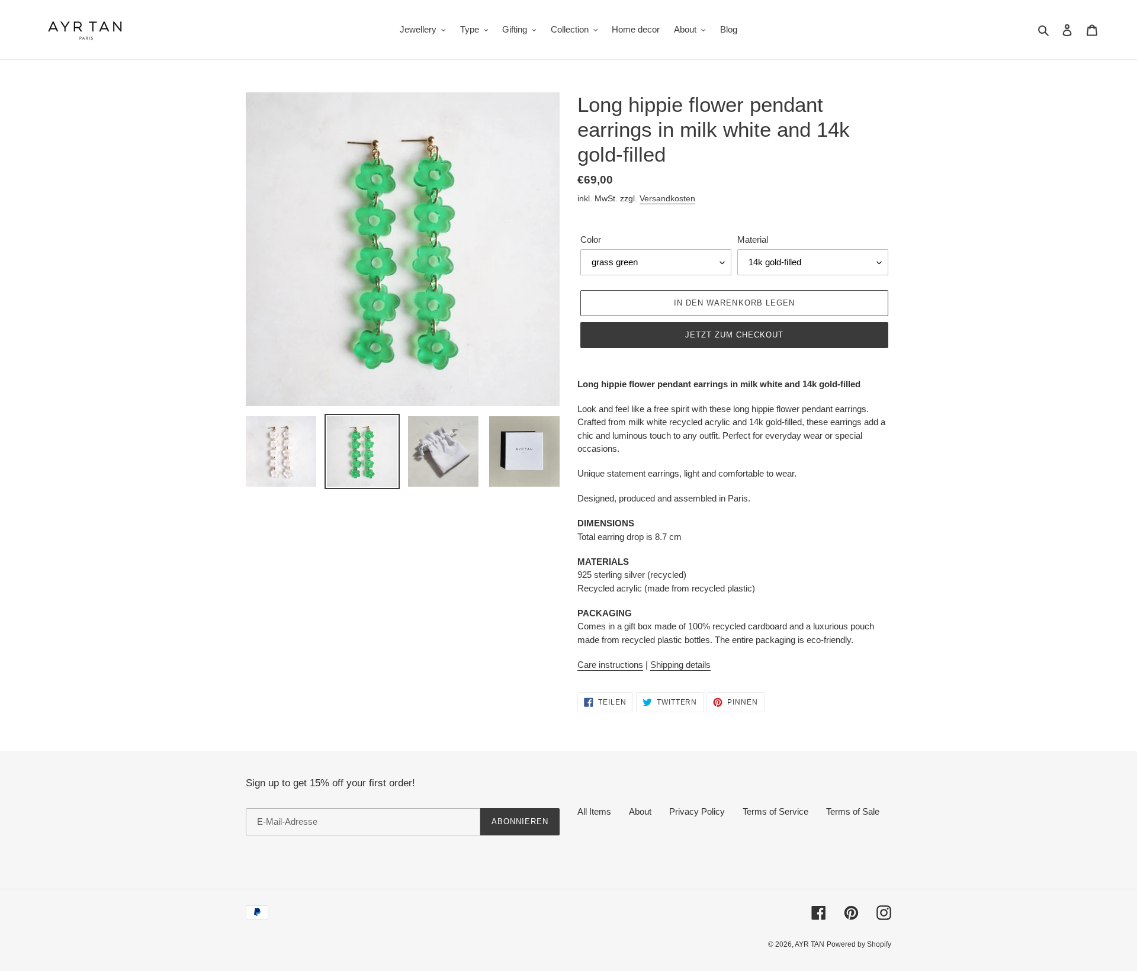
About (640, 811)
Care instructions (610, 665)
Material (752, 239)
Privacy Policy (697, 811)
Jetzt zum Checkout (734, 334)
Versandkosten (667, 198)
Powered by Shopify (859, 944)
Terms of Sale (852, 811)
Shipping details (680, 665)
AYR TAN (809, 944)
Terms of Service (775, 811)
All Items (594, 811)
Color (590, 239)
